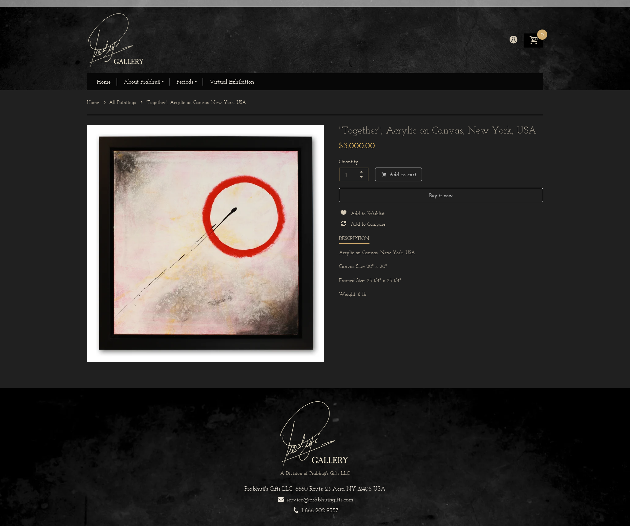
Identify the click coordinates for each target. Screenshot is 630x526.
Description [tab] (354, 238)
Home (94, 102)
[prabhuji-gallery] (116, 39)
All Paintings (123, 102)
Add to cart (403, 174)
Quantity (348, 161)
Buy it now (441, 195)
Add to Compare (368, 224)
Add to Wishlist (368, 213)
